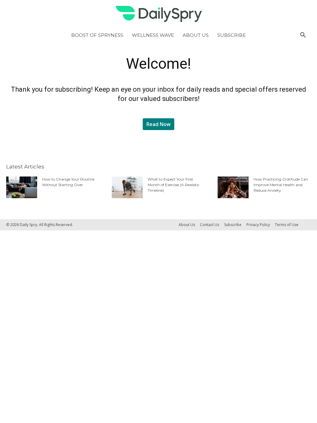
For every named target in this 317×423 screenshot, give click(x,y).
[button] (302, 35)
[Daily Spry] (158, 14)
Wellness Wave (153, 35)
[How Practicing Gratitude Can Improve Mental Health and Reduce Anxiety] (233, 187)
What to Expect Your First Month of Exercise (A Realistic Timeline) (173, 185)
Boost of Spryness (97, 35)
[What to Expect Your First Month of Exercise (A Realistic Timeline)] (127, 187)
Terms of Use (286, 224)
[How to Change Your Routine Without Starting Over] (21, 187)
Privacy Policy (258, 224)
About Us (196, 35)
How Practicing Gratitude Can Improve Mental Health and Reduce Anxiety (281, 185)
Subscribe (231, 35)
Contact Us (209, 224)
